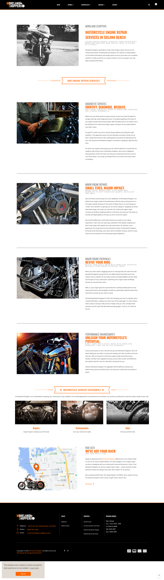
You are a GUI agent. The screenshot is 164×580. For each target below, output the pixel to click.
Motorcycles (65, 526)
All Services (87, 522)
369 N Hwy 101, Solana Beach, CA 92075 (42, 526)
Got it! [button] (23, 574)
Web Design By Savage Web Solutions (29, 553)
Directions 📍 (89, 484)
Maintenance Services (91, 534)
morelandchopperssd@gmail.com (39, 533)
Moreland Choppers (108, 459)
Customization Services (92, 526)
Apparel (64, 522)
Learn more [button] (34, 568)
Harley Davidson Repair (91, 530)
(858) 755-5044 (32, 529)
